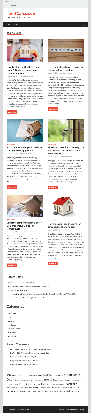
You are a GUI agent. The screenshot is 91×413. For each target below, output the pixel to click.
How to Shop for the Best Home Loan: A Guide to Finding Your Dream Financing (23, 70)
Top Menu (12, 2)
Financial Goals (58, 380)
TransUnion (55, 391)
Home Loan (67, 380)
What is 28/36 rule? (32, 357)
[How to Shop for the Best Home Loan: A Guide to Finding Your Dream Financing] (25, 51)
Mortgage (70, 383)
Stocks (34, 391)
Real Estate (52, 144)
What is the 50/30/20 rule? (18, 290)
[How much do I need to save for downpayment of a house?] (66, 207)
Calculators (12, 314)
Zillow (77, 391)
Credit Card (48, 375)
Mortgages (11, 64)
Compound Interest (35, 375)
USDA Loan (62, 391)
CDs (27, 375)
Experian (40, 380)
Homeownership (76, 380)
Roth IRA (22, 391)
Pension (49, 387)
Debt (10, 379)
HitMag (81, 410)
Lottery (53, 384)
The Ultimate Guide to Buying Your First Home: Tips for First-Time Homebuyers (66, 150)
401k (9, 375)
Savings (28, 391)
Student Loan (42, 391)
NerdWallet (34, 387)
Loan (48, 384)
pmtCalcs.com (22, 13)
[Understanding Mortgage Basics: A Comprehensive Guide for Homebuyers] (25, 207)
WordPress (72, 410)
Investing (11, 321)
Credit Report (58, 375)
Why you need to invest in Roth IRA (21, 283)
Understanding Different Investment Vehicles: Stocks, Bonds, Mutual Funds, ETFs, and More (42, 294)
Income (9, 384)
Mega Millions (60, 384)
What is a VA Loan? (31, 364)
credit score (72, 375)
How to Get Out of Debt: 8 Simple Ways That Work (27, 298)
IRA (43, 384)
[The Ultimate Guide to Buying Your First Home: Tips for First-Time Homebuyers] (66, 131)
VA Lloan (70, 391)
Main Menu (15, 25)
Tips (49, 391)
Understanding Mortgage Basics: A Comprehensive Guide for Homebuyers (25, 225)
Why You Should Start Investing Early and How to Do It (28, 286)
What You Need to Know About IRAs (35, 353)
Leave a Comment (27, 76)
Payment (43, 387)
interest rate (25, 384)
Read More (12, 112)
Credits (10, 317)
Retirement (12, 336)
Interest (15, 384)
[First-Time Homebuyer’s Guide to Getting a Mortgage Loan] (66, 51)
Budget (21, 374)
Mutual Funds (23, 387)
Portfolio (56, 387)
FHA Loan (48, 380)
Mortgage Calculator (12, 387)
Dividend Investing (19, 380)
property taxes (65, 387)
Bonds (14, 375)
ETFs (36, 380)
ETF (32, 380)
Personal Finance (14, 329)
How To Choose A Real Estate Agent (37, 349)
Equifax (28, 380)
